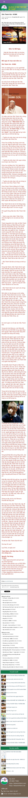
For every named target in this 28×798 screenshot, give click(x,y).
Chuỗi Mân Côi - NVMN (7, 660)
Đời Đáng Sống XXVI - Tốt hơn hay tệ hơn (11, 649)
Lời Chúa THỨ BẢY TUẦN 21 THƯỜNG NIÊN (15, 703)
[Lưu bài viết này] (25, 19)
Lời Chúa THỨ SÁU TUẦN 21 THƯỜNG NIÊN (15, 742)
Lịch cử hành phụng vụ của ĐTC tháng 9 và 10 (15, 686)
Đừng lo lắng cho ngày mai (8, 662)
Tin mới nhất (14, 672)
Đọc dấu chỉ (5, 634)
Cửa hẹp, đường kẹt (7, 616)
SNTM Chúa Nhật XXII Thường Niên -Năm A (15, 739)
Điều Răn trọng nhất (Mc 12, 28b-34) (10, 627)
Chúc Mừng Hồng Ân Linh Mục (12, 763)
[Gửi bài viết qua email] (20, 19)
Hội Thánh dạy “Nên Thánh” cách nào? (11, 607)
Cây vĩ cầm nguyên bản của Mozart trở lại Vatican (16, 718)
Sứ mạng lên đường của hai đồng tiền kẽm (11, 654)
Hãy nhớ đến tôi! (6, 629)
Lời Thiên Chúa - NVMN (7, 638)
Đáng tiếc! (5, 618)
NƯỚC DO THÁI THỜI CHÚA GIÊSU (13, 751)
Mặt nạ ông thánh (6, 609)
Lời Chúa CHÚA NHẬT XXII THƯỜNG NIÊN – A (16, 700)
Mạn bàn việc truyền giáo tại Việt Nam (10, 647)
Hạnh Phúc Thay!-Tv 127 (11, 710)
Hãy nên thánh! (6, 623)
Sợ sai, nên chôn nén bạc (11, 692)
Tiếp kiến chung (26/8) (10, 724)
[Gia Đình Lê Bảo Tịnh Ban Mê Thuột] (4, 7)
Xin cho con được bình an (8, 658)
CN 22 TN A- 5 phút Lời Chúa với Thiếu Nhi (15, 714)
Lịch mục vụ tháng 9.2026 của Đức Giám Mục (15, 682)
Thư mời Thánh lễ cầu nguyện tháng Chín (14, 696)
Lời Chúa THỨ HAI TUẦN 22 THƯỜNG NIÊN (15, 675)
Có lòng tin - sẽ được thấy (8, 598)
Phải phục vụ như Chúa (7, 643)
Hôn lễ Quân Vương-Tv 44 (11, 707)
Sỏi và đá (5, 600)
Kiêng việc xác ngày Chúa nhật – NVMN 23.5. (15, 759)
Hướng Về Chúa (6, 645)
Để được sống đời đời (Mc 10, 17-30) (10, 667)
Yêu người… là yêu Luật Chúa (9, 625)
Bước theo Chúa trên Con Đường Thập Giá (15, 735)
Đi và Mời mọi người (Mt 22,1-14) (9, 640)
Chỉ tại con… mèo (10, 771)
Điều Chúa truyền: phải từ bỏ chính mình (14, 679)
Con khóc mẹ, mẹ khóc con (11, 728)
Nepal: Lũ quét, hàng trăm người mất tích (14, 721)
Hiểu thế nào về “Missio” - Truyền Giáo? (11, 652)
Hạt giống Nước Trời (7, 611)
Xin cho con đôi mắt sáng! (8, 604)
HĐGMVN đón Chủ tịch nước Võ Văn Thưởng (15, 767)
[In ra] (23, 19)
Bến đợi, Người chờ (7, 602)
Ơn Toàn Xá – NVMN (7, 620)
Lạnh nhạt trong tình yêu (8, 636)
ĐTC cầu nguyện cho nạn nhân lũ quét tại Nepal (16, 689)
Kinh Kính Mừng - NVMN (8, 613)
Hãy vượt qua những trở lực (8, 664)
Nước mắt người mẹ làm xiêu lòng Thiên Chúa (15, 732)
